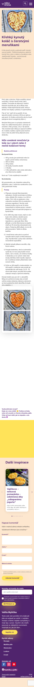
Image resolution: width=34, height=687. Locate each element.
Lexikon (6, 651)
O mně (6, 655)
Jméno (4, 547)
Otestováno (8, 648)
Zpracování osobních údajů (8, 675)
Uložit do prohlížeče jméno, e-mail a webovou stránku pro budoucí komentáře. (17, 572)
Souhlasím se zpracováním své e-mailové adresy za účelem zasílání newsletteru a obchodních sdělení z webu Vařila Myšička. (17, 598)
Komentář (5, 534)
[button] (32, 492)
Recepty (6, 641)
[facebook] (4, 664)
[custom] (14, 664)
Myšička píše (8, 644)
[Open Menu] (30, 4)
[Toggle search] (25, 3)
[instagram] (9, 664)
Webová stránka (7, 563)
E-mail (4, 555)
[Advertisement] (17, 79)
